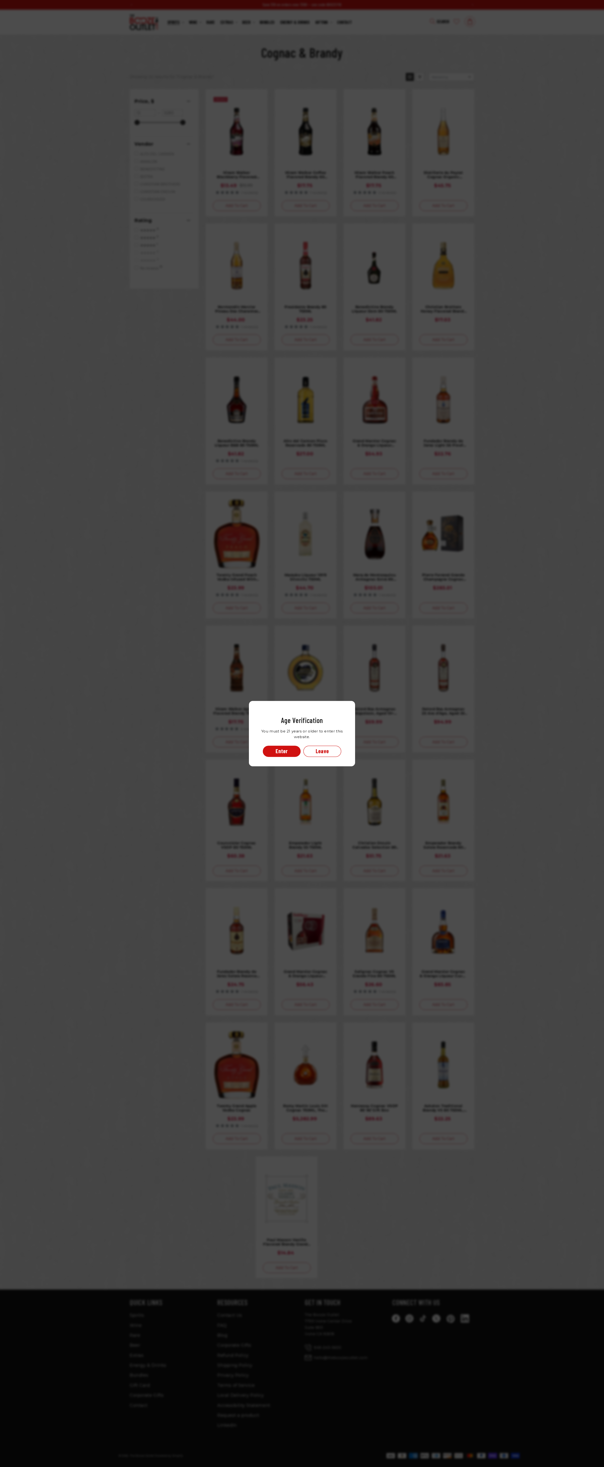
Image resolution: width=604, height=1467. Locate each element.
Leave (322, 751)
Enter (282, 751)
